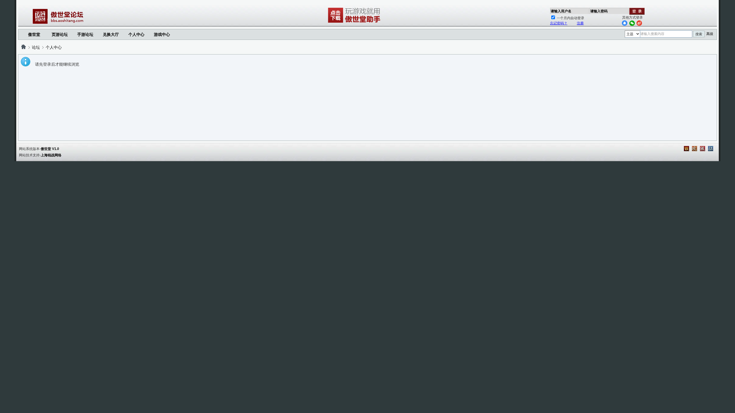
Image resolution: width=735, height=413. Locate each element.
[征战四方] (710, 148)
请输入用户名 (561, 11)
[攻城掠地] (694, 148)
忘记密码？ (558, 23)
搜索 (698, 34)
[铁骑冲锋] (686, 148)
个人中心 (54, 47)
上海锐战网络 (51, 155)
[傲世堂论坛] (23, 47)
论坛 (36, 47)
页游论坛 (60, 34)
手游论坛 (85, 34)
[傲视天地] (702, 148)
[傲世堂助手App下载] (355, 23)
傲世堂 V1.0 (50, 149)
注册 (580, 23)
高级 (709, 34)
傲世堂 (34, 34)
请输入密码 (599, 11)
